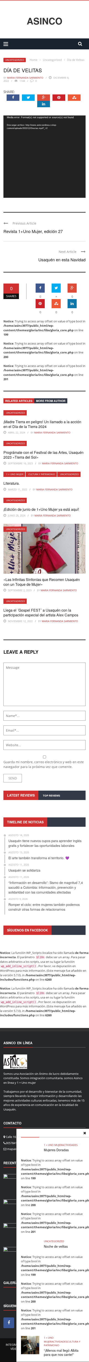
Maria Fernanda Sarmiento (25, 77)
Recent (9, 1163)
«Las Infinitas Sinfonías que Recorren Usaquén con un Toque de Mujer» (41, 582)
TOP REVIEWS (51, 795)
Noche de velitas (56, 1246)
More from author (50, 401)
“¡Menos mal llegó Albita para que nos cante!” (61, 1352)
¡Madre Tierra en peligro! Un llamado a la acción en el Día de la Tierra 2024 (42, 424)
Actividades (70, 1145)
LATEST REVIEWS (21, 795)
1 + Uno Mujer (14, 474)
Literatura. (11, 483)
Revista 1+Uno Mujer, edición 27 (33, 231)
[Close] (84, 1133)
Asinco (44, 20)
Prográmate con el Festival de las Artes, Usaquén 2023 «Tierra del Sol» (43, 455)
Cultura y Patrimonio (41, 474)
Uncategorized (14, 60)
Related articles (18, 401)
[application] (44, 156)
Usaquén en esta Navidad (62, 259)
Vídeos (15, 1349)
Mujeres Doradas (56, 1150)
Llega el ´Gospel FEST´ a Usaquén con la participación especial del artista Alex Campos (40, 612)
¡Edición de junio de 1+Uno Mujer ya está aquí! (41, 509)
